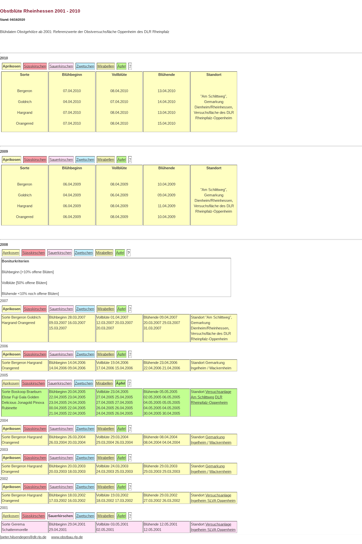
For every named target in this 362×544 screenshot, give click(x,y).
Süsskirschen (35, 66)
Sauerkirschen (61, 66)
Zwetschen (85, 66)
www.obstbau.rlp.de (67, 537)
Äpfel (121, 66)
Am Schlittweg (202, 397)
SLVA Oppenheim (221, 501)
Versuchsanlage (218, 392)
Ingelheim (199, 501)
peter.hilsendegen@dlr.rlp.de (23, 537)
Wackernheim (220, 442)
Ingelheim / (199, 442)
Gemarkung (215, 437)
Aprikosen (11, 253)
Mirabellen (106, 66)
